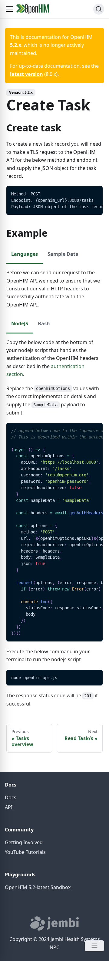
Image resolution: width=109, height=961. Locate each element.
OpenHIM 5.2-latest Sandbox (38, 887)
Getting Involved (24, 842)
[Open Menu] (94, 945)
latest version (26, 74)
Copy (93, 193)
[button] (9, 9)
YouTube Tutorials (25, 852)
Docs (10, 797)
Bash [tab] (44, 323)
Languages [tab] (24, 254)
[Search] (98, 9)
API (8, 807)
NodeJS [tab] (19, 323)
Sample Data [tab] (63, 254)
